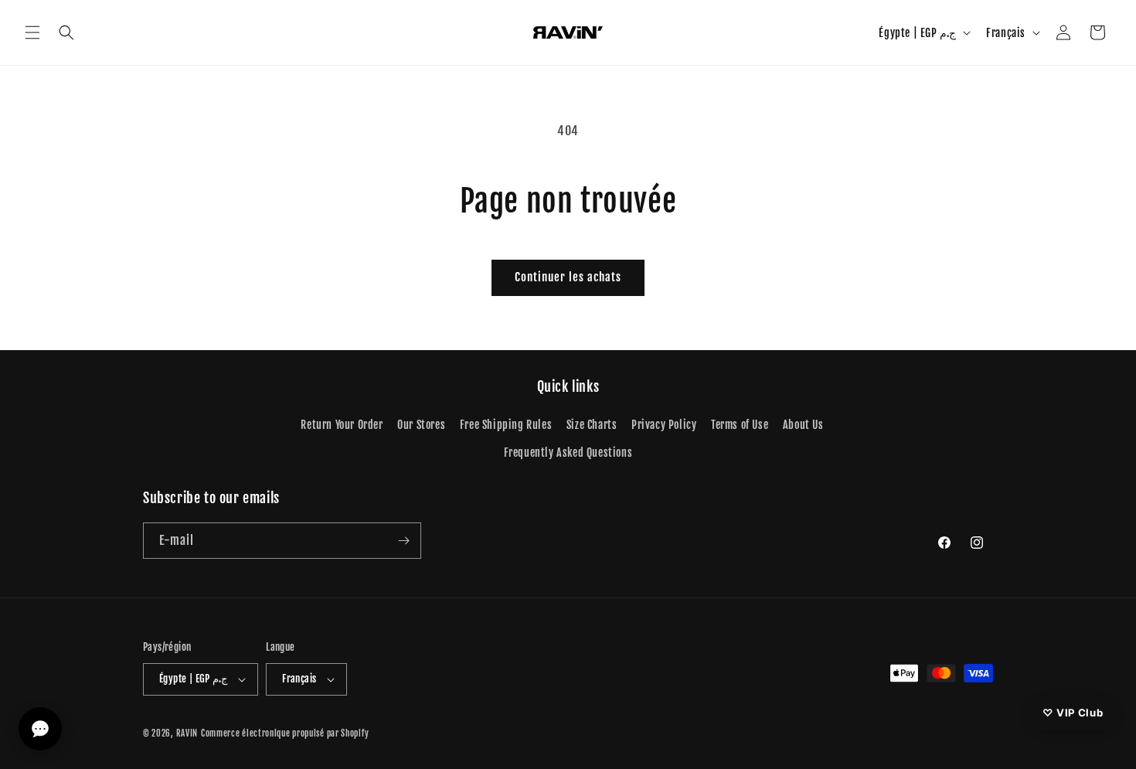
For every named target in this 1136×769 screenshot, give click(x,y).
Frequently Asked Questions (568, 452)
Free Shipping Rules (506, 424)
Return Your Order (342, 424)
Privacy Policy (663, 424)
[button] (32, 32)
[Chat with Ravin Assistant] (40, 728)
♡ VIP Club (1073, 712)
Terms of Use (739, 424)
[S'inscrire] (403, 540)
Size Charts (591, 424)
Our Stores (421, 424)
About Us (803, 424)
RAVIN (187, 733)
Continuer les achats (568, 277)
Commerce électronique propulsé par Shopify (285, 733)
